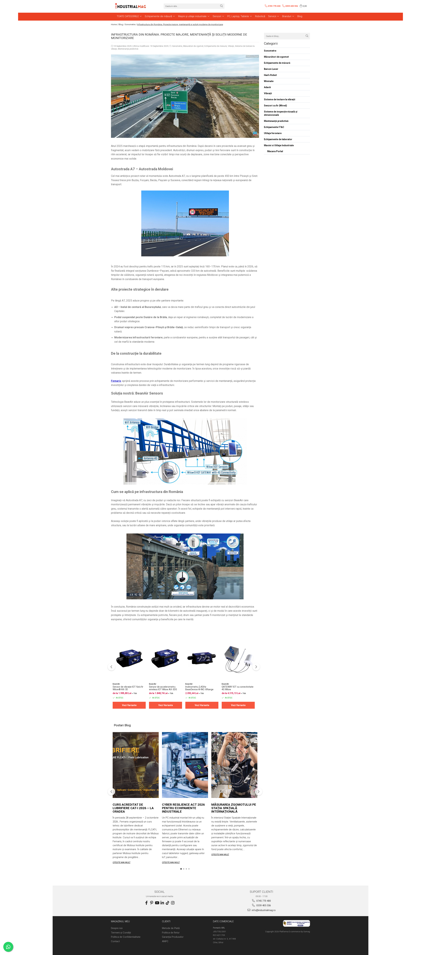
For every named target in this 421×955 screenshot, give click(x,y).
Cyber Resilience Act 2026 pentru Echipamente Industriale (183, 808)
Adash (267, 87)
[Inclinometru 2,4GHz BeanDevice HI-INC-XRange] (201, 658)
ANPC (165, 941)
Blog (299, 16)
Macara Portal (275, 151)
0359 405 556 (263, 905)
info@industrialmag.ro (263, 910)
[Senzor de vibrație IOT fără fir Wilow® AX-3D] (129, 658)
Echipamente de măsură (215, 46)
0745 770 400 (263, 900)
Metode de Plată (171, 928)
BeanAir (116, 684)
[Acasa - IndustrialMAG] (130, 6)
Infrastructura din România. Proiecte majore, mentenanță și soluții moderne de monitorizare (180, 24)
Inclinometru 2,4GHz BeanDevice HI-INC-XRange (199, 688)
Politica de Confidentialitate (125, 936)
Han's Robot (270, 75)
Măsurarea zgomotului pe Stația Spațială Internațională (233, 808)
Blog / (121, 24)
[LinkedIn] (162, 903)
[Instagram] (173, 903)
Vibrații (231, 46)
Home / (114, 24)
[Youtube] (157, 903)
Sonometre (177, 46)
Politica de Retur (171, 932)
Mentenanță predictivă (128, 49)
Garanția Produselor (173, 936)
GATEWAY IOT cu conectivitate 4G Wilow (237, 688)
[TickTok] (167, 903)
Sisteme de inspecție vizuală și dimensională (280, 113)
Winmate (268, 81)
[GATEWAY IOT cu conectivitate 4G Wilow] (238, 658)
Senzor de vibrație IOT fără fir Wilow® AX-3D (128, 688)
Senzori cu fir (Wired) (275, 105)
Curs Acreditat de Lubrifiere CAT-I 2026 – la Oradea (133, 808)
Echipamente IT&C (274, 127)
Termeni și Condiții (121, 932)
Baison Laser (271, 69)
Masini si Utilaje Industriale (279, 145)
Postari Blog (122, 725)
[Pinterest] (152, 903)
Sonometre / (131, 24)
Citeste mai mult (121, 862)
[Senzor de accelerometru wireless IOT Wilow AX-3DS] (165, 658)
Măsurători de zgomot (193, 46)
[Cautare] (221, 6)
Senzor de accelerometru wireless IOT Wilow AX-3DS (163, 688)
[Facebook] (146, 903)
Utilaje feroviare (273, 133)
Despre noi (117, 928)
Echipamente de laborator (278, 139)
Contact (115, 941)
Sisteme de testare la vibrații (279, 99)
